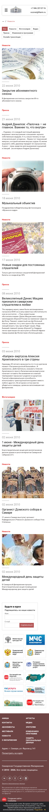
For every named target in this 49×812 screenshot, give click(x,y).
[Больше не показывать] (45, 810)
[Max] (9, 778)
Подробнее (38, 810)
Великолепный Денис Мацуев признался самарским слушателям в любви (22, 301)
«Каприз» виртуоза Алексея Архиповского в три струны (20, 358)
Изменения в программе (32, 732)
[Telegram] (20, 778)
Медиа (29, 723)
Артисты (30, 718)
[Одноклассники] (15, 778)
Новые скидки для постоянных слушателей (23, 266)
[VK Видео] (25, 778)
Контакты (7, 723)
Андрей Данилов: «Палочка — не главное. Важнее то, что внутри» (24, 126)
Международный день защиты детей (23, 578)
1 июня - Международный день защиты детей (23, 444)
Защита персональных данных (33, 740)
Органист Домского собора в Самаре (22, 511)
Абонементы (8, 727)
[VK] (4, 778)
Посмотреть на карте (12, 753)
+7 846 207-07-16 (38, 8)
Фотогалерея (8, 397)
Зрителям (31, 727)
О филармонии (9, 740)
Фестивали (7, 731)
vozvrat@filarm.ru (38, 12)
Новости (6, 45)
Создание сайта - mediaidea (15, 799)
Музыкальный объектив (18, 203)
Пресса (5, 110)
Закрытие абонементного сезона (19, 92)
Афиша (5, 718)
